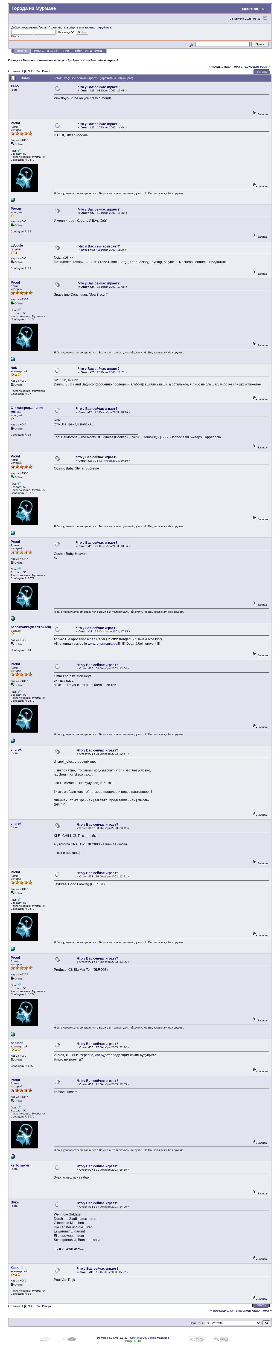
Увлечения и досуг (51, 60)
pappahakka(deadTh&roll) (31, 627)
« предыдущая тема (224, 66)
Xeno (15, 86)
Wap (128, 1341)
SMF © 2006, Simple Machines (149, 1337)
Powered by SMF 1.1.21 (112, 1337)
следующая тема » (255, 66)
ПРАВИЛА (38, 51)
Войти (78, 51)
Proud (15, 123)
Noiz (14, 368)
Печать (262, 72)
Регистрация (94, 51)
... (34, 71)
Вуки (15, 1202)
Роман (16, 209)
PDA (137, 1341)
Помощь (53, 51)
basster (17, 1043)
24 (38, 71)
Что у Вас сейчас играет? (100, 60)
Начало (22, 51)
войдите (72, 27)
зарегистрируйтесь (98, 27)
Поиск (66, 51)
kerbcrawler (20, 1165)
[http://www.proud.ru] (13, 201)
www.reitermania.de (102, 644)
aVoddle (17, 245)
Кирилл (17, 1268)
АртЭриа (73, 60)
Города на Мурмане (21, 60)
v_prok (16, 749)
